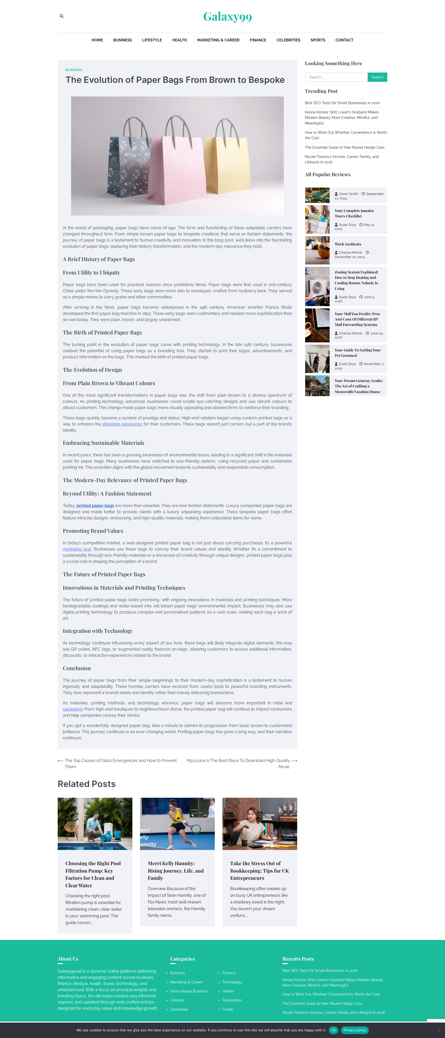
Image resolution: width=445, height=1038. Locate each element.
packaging (73, 709)
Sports (318, 40)
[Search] (61, 16)
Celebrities (288, 40)
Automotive (232, 1000)
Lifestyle (152, 40)
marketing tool (77, 549)
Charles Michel (350, 211)
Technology (232, 982)
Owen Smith (348, 358)
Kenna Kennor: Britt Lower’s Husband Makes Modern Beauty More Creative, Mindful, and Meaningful (342, 117)
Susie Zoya (347, 255)
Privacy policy (355, 1030)
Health (179, 40)
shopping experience (122, 424)
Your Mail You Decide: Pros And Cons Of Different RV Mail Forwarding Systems (357, 278)
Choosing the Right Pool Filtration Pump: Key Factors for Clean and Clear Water (93, 874)
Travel (227, 1009)
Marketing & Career (218, 40)
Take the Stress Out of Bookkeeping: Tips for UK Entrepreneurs (259, 870)
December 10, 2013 (350, 215)
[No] (438, 1030)
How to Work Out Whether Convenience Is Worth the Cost (331, 994)
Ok (333, 1030)
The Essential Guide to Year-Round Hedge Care (344, 147)
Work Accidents (348, 202)
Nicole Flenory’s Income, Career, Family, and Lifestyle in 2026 (334, 1012)
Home (97, 40)
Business (122, 40)
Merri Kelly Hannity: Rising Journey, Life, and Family (176, 870)
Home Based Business (189, 991)
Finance (258, 40)
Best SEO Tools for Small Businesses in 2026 (342, 103)
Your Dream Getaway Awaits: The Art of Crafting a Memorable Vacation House (359, 344)
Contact (344, 40)
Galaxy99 (227, 16)
